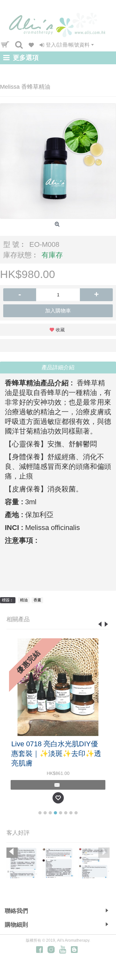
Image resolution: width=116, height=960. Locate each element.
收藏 (60, 329)
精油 (24, 600)
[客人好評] (22, 863)
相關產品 (18, 619)
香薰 (37, 600)
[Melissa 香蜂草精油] (58, 161)
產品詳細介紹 (58, 367)
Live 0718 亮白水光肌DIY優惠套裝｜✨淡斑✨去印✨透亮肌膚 (56, 753)
